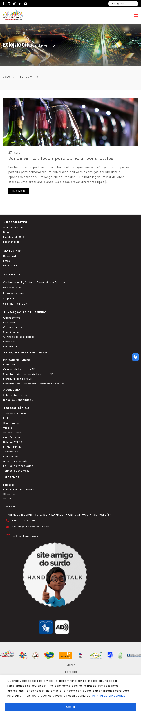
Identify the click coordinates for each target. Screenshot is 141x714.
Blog (6, 232)
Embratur (9, 364)
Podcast (8, 418)
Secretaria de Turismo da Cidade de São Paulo (33, 383)
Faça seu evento (13, 293)
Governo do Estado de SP (19, 369)
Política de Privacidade (18, 466)
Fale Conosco (12, 456)
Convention (10, 346)
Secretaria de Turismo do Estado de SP (28, 374)
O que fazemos (13, 327)
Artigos (7, 498)
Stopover (8, 298)
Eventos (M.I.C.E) (13, 237)
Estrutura (9, 322)
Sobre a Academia (15, 395)
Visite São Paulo (13, 227)
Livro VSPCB (10, 265)
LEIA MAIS (18, 191)
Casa (6, 76)
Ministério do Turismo (16, 359)
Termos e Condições (16, 470)
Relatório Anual (13, 437)
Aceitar (70, 707)
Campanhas (11, 423)
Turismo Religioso (14, 413)
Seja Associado (13, 332)
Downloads (10, 256)
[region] (70, 694)
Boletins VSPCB (12, 442)
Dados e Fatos (12, 287)
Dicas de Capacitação (18, 400)
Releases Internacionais (18, 489)
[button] (135, 357)
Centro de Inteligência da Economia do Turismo (34, 282)
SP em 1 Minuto (12, 446)
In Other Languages (25, 536)
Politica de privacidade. (109, 695)
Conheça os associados (19, 336)
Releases (9, 484)
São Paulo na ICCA (15, 303)
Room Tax (9, 341)
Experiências (11, 241)
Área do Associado (15, 461)
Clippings (9, 494)
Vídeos (7, 427)
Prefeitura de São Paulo (18, 378)
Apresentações (12, 432)
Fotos (6, 261)
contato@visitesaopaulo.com (30, 526)
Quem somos (11, 317)
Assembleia (10, 451)
